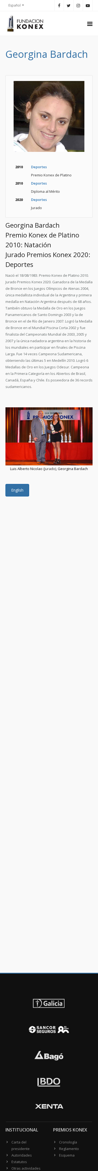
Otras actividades (26, 1168)
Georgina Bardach (73, 468)
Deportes (39, 166)
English (17, 490)
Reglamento (69, 1148)
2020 (19, 199)
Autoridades (21, 1155)
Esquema (67, 1155)
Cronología (68, 1142)
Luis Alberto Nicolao (26, 468)
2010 (19, 166)
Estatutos (19, 1161)
